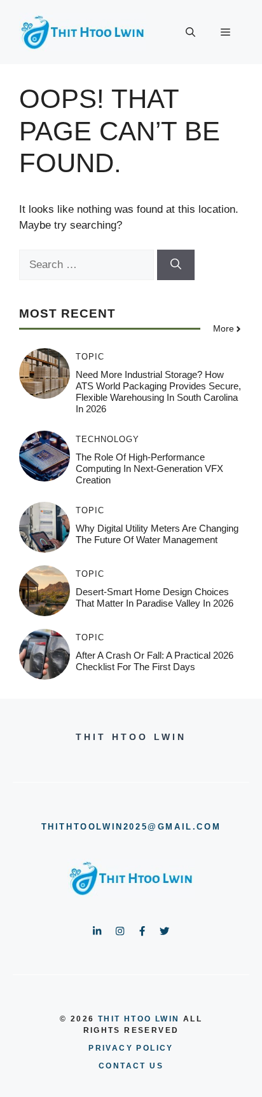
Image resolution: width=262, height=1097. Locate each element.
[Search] (176, 265)
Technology (107, 439)
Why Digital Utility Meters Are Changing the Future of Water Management (157, 534)
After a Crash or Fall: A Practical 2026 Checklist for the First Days (154, 661)
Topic (90, 357)
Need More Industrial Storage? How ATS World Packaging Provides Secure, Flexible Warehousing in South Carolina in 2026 (158, 391)
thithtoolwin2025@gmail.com (131, 826)
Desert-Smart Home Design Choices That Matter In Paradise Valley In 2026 (154, 597)
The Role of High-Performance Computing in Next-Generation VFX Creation (149, 468)
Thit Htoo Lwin (139, 1018)
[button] (190, 32)
